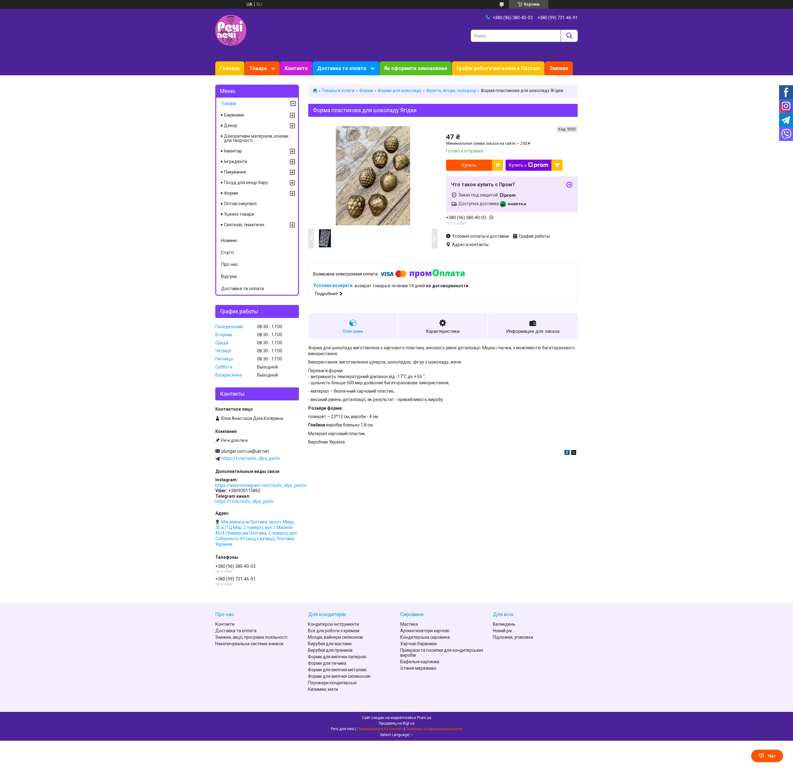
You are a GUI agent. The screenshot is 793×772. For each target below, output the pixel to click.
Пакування (235, 172)
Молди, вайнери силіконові (335, 637)
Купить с (518, 165)
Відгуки (229, 276)
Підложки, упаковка (513, 637)
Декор (230, 125)
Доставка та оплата (341, 68)
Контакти (296, 68)
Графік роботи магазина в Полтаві (498, 68)
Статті (227, 252)
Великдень (504, 624)
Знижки (559, 68)
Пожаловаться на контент (380, 729)
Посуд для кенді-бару (246, 182)
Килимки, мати (323, 689)
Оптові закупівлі (240, 203)
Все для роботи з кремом (333, 630)
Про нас (229, 264)
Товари (258, 68)
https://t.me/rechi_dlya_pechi (250, 458)
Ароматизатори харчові (424, 630)
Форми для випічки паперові (337, 656)
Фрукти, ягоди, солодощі (451, 90)
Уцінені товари (239, 214)
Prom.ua (424, 718)
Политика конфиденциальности (434, 729)
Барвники (234, 114)
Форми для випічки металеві (337, 669)
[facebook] (567, 453)
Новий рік (502, 630)
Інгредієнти (235, 161)
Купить (469, 165)
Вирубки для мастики (330, 643)
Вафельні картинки (419, 661)
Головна (230, 68)
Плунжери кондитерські (332, 682)
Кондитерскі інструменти (333, 624)
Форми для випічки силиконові (339, 676)
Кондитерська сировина (425, 637)
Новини (229, 240)
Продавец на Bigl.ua (396, 723)
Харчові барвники (418, 643)
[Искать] (569, 36)
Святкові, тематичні (244, 224)
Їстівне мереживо (418, 668)
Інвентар (233, 150)
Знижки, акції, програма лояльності (251, 637)
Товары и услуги (338, 90)
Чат (772, 755)
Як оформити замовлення (415, 68)
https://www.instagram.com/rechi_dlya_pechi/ (261, 485)
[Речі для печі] (230, 30)
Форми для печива (327, 663)
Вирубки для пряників (330, 650)
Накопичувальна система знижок (249, 643)
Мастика (409, 624)
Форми (366, 90)
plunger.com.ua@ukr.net (245, 451)
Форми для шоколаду (400, 90)
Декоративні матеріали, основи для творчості (256, 138)
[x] (573, 453)
